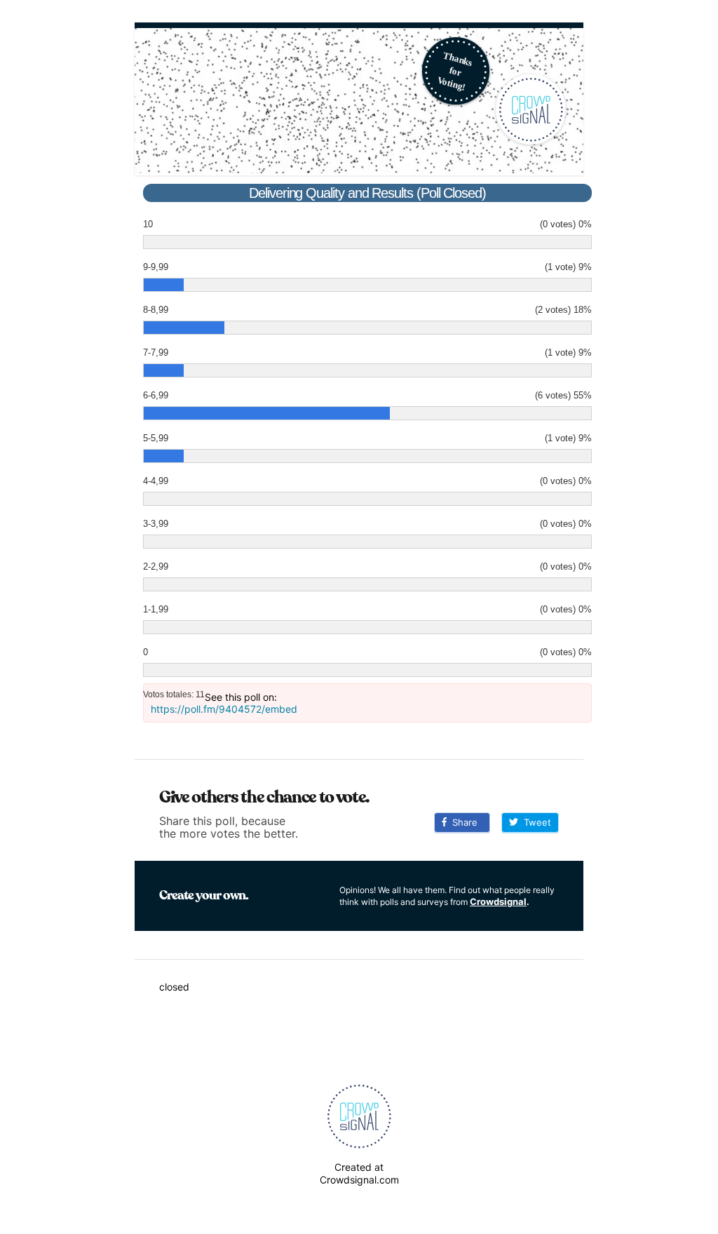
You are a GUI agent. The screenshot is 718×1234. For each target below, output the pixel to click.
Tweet (534, 822)
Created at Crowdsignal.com (359, 1173)
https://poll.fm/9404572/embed (224, 709)
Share (462, 822)
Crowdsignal (498, 901)
